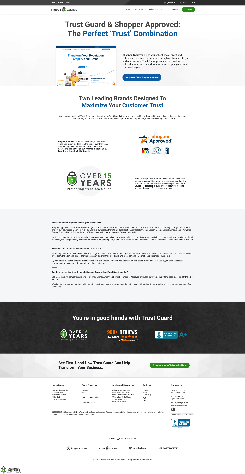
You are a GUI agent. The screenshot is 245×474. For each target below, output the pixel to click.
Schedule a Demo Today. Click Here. (169, 365)
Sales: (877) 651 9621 (178, 390)
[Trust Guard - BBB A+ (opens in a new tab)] (180, 423)
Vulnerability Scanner (59, 395)
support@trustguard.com (179, 403)
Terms (145, 392)
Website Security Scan (119, 402)
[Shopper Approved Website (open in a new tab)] (77, 448)
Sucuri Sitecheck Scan (119, 399)
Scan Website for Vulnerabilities (123, 395)
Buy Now (188, 9)
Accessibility (147, 395)
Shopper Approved (88, 402)
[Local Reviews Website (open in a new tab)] (137, 448)
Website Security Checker (121, 392)
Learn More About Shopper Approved (142, 77)
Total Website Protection (157, 9)
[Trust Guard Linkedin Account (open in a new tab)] (183, 409)
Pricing (175, 9)
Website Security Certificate (121, 397)
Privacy (145, 390)
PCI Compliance (57, 392)
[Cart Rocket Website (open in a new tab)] (168, 448)
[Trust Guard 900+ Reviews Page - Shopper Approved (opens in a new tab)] (122, 335)
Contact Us (183, 3)
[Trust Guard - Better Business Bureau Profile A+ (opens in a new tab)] (171, 334)
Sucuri (84, 392)
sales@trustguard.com (179, 405)
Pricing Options (57, 397)
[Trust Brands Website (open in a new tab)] (122, 438)
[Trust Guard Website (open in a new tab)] (107, 448)
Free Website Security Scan (132, 9)
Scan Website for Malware (121, 390)
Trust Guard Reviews (59, 399)
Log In (193, 3)
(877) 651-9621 (169, 3)
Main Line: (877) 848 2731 (180, 392)
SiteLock (85, 390)
